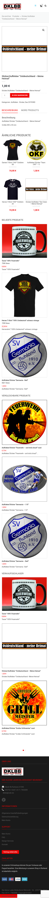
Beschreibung (10, 110)
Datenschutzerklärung (10, 817)
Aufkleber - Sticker (17, 102)
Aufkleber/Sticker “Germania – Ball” (15, 561)
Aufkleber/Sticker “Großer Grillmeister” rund (18, 728)
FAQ (3, 837)
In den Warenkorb (20, 95)
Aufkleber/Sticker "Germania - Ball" (15, 380)
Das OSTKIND (30, 102)
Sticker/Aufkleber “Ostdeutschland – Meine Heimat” (21, 671)
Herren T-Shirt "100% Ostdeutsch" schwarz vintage (20, 320)
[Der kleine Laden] (12, 6)
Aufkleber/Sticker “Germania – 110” (15, 504)
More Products (30, 110)
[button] (43, 30)
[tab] (10, 110)
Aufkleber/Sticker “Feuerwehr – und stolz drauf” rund (21, 448)
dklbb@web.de (8, 793)
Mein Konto (6, 820)
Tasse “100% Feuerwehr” (11, 614)
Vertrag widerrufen (10, 852)
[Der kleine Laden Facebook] (4, 800)
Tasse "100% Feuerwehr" (11, 261)
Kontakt (5, 844)
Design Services (8, 841)
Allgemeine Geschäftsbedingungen (15, 813)
